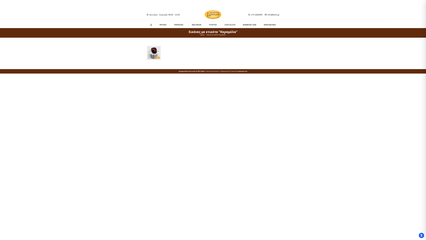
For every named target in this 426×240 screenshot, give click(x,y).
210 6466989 (256, 14)
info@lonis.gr (273, 14)
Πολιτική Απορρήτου (212, 71)
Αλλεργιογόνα (225, 71)
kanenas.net (242, 71)
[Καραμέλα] (154, 53)
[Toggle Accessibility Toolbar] (421, 235)
